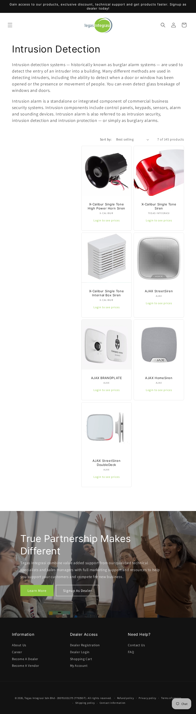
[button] (10, 25)
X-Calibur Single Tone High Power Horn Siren (106, 206)
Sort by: (105, 139)
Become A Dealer (25, 659)
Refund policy (125, 698)
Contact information (112, 702)
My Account (79, 665)
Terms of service (171, 698)
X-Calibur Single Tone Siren (159, 206)
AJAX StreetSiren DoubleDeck (107, 463)
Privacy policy (147, 698)
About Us (19, 645)
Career (17, 652)
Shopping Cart (81, 659)
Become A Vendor (25, 665)
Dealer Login (80, 652)
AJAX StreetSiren (159, 291)
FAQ (131, 652)
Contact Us (136, 645)
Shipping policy (85, 702)
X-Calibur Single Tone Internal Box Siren (106, 293)
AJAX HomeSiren (158, 378)
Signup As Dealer (77, 590)
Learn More (36, 590)
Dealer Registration (85, 645)
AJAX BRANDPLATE (106, 378)
